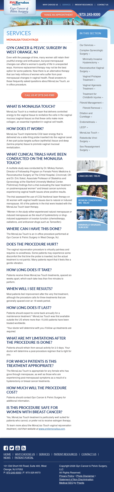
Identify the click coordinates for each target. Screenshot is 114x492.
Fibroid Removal (91, 107)
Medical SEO (66, 482)
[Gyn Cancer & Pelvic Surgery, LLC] (20, 7)
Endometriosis (87, 122)
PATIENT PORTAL (24, 457)
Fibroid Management (91, 102)
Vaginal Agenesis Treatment (92, 86)
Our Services (86, 45)
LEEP (83, 127)
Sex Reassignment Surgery (90, 148)
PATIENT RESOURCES (84, 4)
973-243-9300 (13, 472)
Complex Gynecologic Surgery (91, 52)
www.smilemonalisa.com (52, 428)
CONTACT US (102, 4)
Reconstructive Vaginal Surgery (92, 69)
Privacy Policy (66, 476)
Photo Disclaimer (85, 476)
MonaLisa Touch (88, 132)
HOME (7, 454)
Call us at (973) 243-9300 (39, 95)
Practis (80, 482)
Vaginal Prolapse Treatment (92, 78)
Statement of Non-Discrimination (76, 479)
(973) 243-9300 (89, 14)
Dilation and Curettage (86, 114)
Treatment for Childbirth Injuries (92, 95)
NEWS (7, 457)
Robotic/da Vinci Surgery (88, 139)
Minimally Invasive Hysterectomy (92, 60)
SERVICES (66, 4)
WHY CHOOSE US (50, 4)
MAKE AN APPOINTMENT (58, 14)
